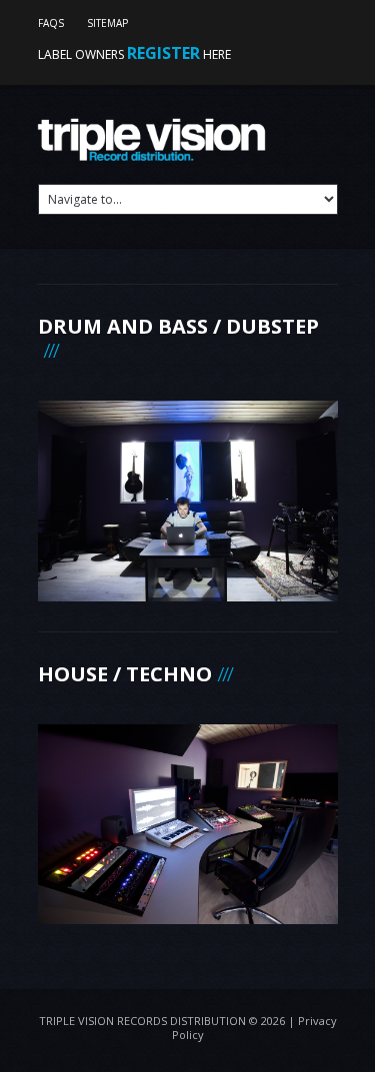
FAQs (51, 23)
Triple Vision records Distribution (142, 1020)
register (163, 53)
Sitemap (107, 23)
